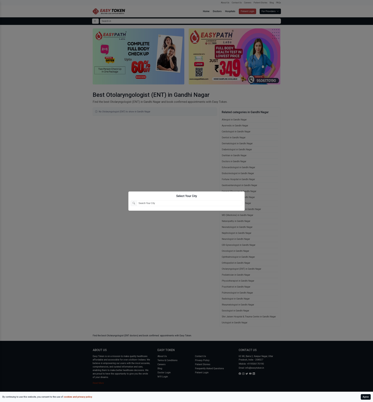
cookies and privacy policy (78, 396)
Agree (366, 396)
